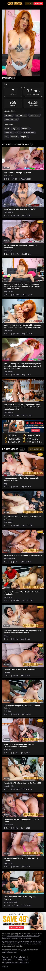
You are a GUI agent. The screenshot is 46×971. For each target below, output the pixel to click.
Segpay (23, 950)
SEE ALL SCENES (36, 449)
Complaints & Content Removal (15, 962)
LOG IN (28, 3)
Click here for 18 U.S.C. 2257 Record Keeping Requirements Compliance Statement (21, 937)
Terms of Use (9, 960)
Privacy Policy (21, 957)
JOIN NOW (38, 3)
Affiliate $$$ (24, 960)
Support (7, 957)
